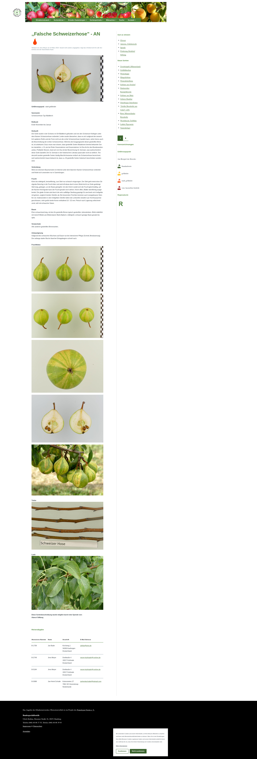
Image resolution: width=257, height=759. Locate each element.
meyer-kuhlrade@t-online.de (90, 657)
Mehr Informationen (121, 746)
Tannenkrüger (125, 128)
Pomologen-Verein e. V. (85, 710)
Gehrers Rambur (126, 99)
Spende (123, 47)
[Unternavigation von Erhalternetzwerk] (51, 20)
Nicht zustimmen (138, 751)
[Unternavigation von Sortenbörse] (66, 20)
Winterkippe (124, 73)
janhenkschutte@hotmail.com (90, 681)
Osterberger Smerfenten (129, 102)
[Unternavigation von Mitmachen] (117, 20)
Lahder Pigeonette (127, 124)
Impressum (27, 726)
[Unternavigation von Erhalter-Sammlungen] (87, 20)
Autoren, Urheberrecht (128, 44)
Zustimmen (122, 751)
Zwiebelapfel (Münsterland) (130, 66)
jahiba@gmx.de (85, 645)
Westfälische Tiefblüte (128, 120)
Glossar (123, 40)
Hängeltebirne (125, 77)
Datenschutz (37, 726)
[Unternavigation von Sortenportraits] (104, 20)
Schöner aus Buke (126, 95)
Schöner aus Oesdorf (127, 84)
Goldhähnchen (125, 70)
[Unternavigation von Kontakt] (136, 20)
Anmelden (26, 731)
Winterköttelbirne (126, 81)
